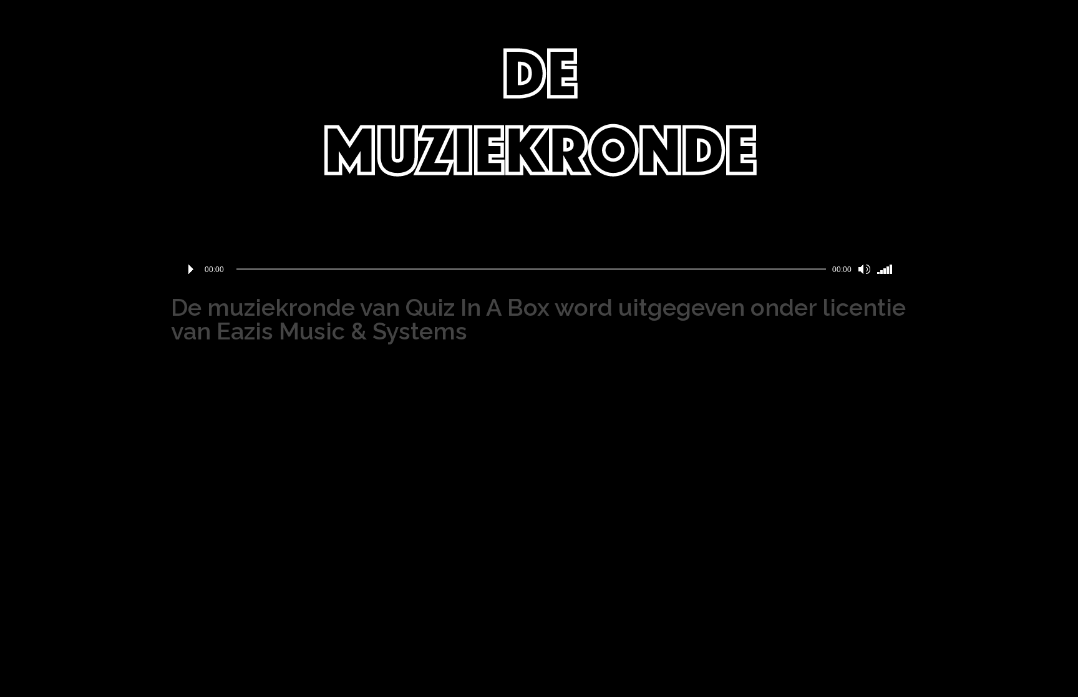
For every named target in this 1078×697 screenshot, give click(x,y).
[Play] (191, 269)
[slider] (887, 269)
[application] (539, 269)
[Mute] (864, 269)
